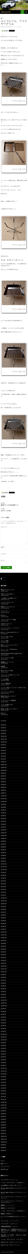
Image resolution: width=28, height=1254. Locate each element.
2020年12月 (4, 764)
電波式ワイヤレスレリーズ (7, 589)
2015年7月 (3, 946)
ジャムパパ (12, 26)
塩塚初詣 (3, 666)
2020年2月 (3, 790)
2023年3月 (3, 727)
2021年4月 (3, 753)
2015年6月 (3, 949)
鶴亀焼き (3, 1205)
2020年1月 (3, 793)
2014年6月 (3, 983)
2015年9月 (3, 940)
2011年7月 (3, 1082)
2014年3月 (3, 991)
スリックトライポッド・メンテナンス (10, 628)
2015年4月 (3, 954)
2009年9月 (3, 1144)
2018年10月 (4, 835)
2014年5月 (3, 986)
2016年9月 (3, 906)
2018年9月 (3, 838)
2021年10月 (4, 742)
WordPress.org (4, 1169)
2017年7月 (3, 878)
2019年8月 (3, 807)
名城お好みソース (5, 1229)
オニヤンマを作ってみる (7, 636)
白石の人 (9, 1213)
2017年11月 (4, 866)
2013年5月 (3, 1020)
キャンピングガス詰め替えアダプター (10, 1216)
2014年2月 (3, 994)
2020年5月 (3, 781)
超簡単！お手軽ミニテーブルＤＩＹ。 (10, 709)
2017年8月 (3, 875)
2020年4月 (3, 784)
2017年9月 (3, 872)
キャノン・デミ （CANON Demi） (9, 649)
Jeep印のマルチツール (6, 623)
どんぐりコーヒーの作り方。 (8, 692)
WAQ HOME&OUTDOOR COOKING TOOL (11, 653)
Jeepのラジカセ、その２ (7, 1242)
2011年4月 (3, 1091)
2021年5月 (3, 750)
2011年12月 (4, 1068)
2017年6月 (3, 881)
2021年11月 (4, 739)
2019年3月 (3, 821)
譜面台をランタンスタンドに (8, 606)
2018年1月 (3, 861)
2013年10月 (4, 1005)
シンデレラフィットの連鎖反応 (8, 700)
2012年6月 (3, 1051)
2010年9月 (3, 1110)
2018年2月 (3, 858)
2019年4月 (3, 818)
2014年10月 (4, 971)
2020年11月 (4, 767)
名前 (3, 547)
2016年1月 (3, 929)
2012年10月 (4, 1039)
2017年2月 (3, 892)
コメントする (18, 26)
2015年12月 (4, 932)
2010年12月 (4, 1102)
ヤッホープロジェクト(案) (7, 657)
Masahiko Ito (3, 577)
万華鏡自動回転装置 (6, 1226)
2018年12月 (4, 830)
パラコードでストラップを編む (8, 619)
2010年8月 (3, 1113)
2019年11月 (4, 798)
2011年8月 (3, 1079)
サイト (3, 560)
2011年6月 (3, 1085)
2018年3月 (3, 855)
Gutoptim (20, 1182)
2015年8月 (3, 943)
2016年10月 (4, 903)
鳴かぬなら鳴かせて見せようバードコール (11, 1188)
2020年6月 (3, 778)
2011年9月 (3, 1076)
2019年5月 (3, 815)
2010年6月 (3, 1119)
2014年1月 (3, 997)
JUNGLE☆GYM (6, 12)
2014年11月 (4, 969)
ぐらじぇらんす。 (5, 1220)
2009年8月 (3, 1147)
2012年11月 (4, 1037)
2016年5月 (3, 917)
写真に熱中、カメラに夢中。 (8, 1235)
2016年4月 (3, 920)
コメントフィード (5, 1166)
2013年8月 (3, 1011)
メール (3, 553)
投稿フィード (4, 1163)
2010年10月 (4, 1108)
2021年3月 (3, 756)
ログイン (3, 1160)
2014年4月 (3, 988)
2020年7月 (3, 776)
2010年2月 (3, 1130)
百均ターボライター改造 (7, 670)
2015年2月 (3, 960)
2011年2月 (3, 1096)
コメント (4, 527)
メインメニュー (26, 12)
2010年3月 (3, 1127)
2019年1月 (3, 827)
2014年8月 (3, 977)
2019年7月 (3, 810)
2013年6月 (3, 1017)
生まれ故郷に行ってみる (7, 1185)
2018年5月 (3, 849)
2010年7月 (3, 1116)
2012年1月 (3, 1065)
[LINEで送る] (5, 31)
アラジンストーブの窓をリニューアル (10, 675)
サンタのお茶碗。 (5, 679)
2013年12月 (4, 1000)
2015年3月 (3, 957)
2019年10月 (4, 801)
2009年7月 (3, 1150)
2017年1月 (3, 895)
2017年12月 (4, 864)
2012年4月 (3, 1057)
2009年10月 (4, 1142)
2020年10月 (4, 770)
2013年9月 (3, 1008)
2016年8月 (3, 909)
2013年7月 (3, 1014)
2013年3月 (3, 1025)
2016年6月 (3, 915)
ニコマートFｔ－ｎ (5, 611)
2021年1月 (3, 761)
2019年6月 (3, 813)
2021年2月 (3, 759)
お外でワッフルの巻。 (6, 509)
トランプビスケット (6, 1179)
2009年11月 (4, 1139)
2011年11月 (4, 1071)
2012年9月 (3, 1042)
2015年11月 (4, 935)
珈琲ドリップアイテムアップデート (9, 645)
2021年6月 (3, 747)
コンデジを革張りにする (7, 704)
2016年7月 (3, 912)
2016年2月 (3, 926)
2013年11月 (4, 1003)
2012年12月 (4, 1034)
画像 (2, 26)
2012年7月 (3, 1048)
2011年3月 (3, 1093)
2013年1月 (3, 1031)
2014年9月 (3, 974)
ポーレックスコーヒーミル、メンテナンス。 (12, 1196)
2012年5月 (3, 1054)
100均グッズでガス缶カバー (8, 594)
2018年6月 (3, 847)
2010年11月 (4, 1105)
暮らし (2, 18)
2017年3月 (3, 889)
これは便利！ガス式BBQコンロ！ (9, 598)
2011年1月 (3, 1099)
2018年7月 (3, 844)
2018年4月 (3, 852)
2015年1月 (3, 963)
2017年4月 (3, 886)
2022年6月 (3, 733)
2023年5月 (3, 725)
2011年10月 (4, 1074)
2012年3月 (3, 1059)
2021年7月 (3, 744)
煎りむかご (3, 615)
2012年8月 (3, 1045)
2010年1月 (3, 1133)
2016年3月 (3, 923)
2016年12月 (4, 898)
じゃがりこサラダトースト (7, 602)
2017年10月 (4, 869)
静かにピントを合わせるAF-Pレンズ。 (10, 632)
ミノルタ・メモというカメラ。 (8, 1182)
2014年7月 (3, 980)
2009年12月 (4, 1136)
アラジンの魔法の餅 (6, 683)
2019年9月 (3, 804)
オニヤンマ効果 (4, 640)
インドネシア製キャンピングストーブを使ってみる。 (14, 687)
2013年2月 (3, 1028)
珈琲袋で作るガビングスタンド (8, 696)
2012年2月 (3, 1062)
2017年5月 (3, 883)
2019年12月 (4, 795)
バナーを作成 (3, 580)
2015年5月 (3, 952)
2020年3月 (3, 787)
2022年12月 (4, 730)
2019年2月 (3, 824)
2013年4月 (3, 1022)
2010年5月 (3, 1122)
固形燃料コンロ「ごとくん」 (8, 662)
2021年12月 (4, 736)
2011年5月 (3, 1088)
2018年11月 (4, 832)
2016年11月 (4, 900)
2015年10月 (4, 937)
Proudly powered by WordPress (7, 1252)
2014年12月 (4, 966)
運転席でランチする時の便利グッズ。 (10, 504)
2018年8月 (3, 841)
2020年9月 (3, 773)
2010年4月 (3, 1125)
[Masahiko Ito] (1, 578)
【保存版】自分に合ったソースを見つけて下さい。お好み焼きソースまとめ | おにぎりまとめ (14, 1231)
